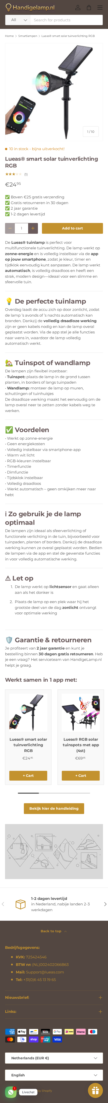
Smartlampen (27, 36)
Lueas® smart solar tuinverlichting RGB (68, 36)
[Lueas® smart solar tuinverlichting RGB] (28, 713)
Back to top (51, 931)
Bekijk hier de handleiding (54, 808)
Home (9, 36)
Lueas (19, 1090)
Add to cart (72, 228)
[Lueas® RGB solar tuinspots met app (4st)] (81, 713)
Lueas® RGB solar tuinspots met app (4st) (81, 745)
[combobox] (54, 20)
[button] (88, 7)
